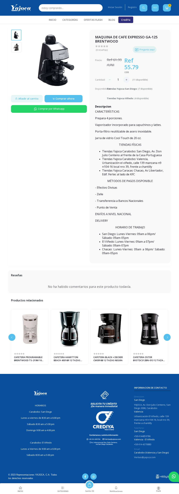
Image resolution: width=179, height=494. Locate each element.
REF (155, 7)
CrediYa (125, 19)
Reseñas (16, 275)
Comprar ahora (64, 98)
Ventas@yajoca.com (145, 457)
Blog (112, 19)
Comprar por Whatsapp (51, 108)
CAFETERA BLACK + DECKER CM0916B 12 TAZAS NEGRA (108, 359)
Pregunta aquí (147, 49)
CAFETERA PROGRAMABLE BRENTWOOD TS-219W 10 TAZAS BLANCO (28, 359)
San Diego (139, 399)
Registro (132, 7)
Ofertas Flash (93, 19)
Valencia (138, 411)
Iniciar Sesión (115, 7)
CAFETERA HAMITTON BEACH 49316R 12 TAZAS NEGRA (67, 359)
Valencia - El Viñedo (144, 439)
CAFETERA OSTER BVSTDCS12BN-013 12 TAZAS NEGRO (148, 359)
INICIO (52, 19)
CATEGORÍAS (70, 19)
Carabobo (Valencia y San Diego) (151, 452)
